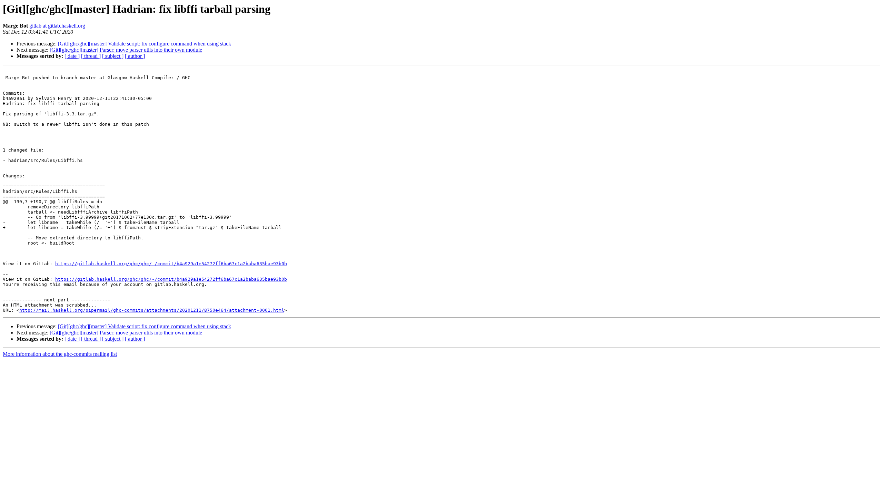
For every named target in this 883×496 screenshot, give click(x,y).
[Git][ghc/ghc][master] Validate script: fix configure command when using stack (144, 43)
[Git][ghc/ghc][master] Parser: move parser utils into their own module (126, 50)
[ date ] (72, 56)
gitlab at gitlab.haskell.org (57, 26)
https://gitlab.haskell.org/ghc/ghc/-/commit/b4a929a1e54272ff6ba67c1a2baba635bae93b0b (171, 263)
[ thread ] (91, 56)
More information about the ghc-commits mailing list (60, 354)
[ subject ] (112, 56)
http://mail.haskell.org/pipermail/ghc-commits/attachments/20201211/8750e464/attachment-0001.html (151, 310)
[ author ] (135, 56)
